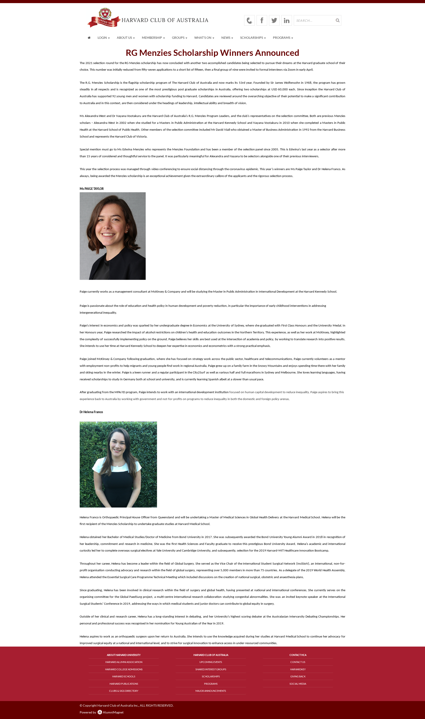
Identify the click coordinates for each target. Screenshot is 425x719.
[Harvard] (249, 20)
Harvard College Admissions (124, 669)
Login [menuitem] (103, 37)
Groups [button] (178, 37)
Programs (211, 683)
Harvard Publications (124, 683)
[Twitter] (274, 20)
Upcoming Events (210, 662)
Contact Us (297, 662)
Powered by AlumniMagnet (102, 712)
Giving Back (297, 676)
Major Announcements (210, 690)
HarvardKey (298, 669)
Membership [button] (152, 37)
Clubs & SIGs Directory (123, 690)
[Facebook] (262, 20)
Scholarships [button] (252, 37)
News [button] (226, 37)
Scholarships (211, 676)
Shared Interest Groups (210, 669)
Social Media (298, 683)
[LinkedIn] (286, 20)
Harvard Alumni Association (123, 662)
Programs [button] (282, 37)
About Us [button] (125, 37)
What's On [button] (203, 37)
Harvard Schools (123, 676)
